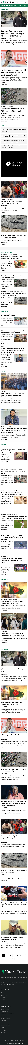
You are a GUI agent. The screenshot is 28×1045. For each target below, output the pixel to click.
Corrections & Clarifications (7, 1014)
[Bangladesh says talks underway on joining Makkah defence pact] (20, 264)
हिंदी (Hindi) (3, 1030)
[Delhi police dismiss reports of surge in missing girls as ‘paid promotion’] (20, 338)
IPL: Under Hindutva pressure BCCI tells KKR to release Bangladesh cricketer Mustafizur (13, 537)
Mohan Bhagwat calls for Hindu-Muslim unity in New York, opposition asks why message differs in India (13, 803)
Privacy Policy (4, 1016)
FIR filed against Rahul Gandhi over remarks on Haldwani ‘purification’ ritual (13, 72)
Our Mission (3, 997)
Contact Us (3, 1002)
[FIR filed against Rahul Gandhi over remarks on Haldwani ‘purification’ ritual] (14, 58)
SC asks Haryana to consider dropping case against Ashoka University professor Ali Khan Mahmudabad (13, 350)
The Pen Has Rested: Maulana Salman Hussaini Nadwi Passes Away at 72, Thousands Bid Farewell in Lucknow (12, 492)
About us (3, 993)
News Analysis (17, 313)
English (2, 1028)
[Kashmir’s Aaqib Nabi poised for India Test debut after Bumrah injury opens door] (20, 524)
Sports (15, 514)
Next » (17, 959)
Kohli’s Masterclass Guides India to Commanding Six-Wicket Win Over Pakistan (11, 560)
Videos (9, 346)
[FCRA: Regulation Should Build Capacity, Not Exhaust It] (20, 456)
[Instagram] (7, 984)
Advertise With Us (5, 1009)
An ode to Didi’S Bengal (8, 315)
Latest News (3, 28)
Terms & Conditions (5, 1018)
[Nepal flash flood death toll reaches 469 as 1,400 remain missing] (14, 223)
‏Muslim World (13, 254)
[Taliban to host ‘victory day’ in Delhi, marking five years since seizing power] (14, 621)
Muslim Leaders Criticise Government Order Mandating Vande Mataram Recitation (12, 395)
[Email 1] (13, 984)
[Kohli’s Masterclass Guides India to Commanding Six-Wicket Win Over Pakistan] (20, 568)
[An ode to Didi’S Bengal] (20, 321)
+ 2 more (20, 469)
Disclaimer (3, 1020)
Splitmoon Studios (19, 1043)
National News (10, 199)
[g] (10, 984)
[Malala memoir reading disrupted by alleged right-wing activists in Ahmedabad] (14, 189)
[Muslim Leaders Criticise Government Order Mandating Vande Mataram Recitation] (14, 381)
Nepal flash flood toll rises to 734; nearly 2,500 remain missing (12, 111)
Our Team (3, 1000)
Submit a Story (4, 1011)
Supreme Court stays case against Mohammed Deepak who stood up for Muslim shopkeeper (14, 129)
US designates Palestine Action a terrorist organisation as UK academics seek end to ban (14, 904)
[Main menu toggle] (2, 2)
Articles (3, 328)
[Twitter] (4, 984)
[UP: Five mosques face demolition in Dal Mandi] (20, 479)
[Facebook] (1, 984)
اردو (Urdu (3, 1032)
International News (11, 106)
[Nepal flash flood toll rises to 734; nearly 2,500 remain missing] (14, 96)
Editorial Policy (4, 995)
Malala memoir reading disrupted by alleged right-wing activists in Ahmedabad (12, 203)
